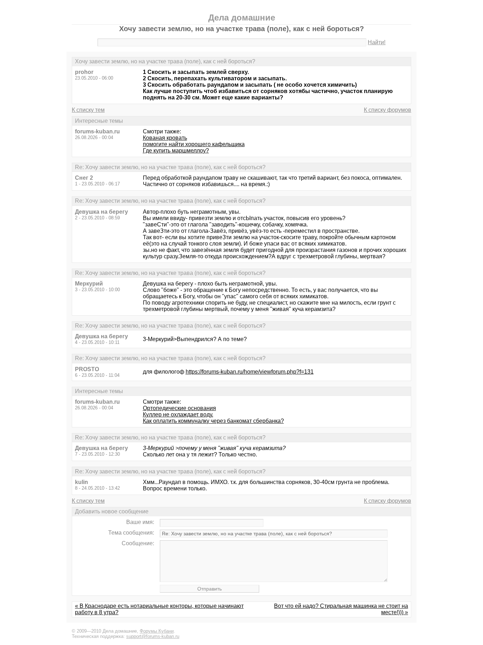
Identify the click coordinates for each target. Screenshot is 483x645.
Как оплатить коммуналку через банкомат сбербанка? (213, 421)
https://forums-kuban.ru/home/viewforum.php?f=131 (250, 372)
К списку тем (88, 110)
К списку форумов (387, 110)
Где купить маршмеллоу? (176, 151)
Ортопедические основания (179, 408)
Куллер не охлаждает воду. (178, 414)
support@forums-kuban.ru (152, 636)
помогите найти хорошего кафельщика (194, 144)
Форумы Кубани (157, 631)
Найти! (376, 42)
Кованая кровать (165, 138)
